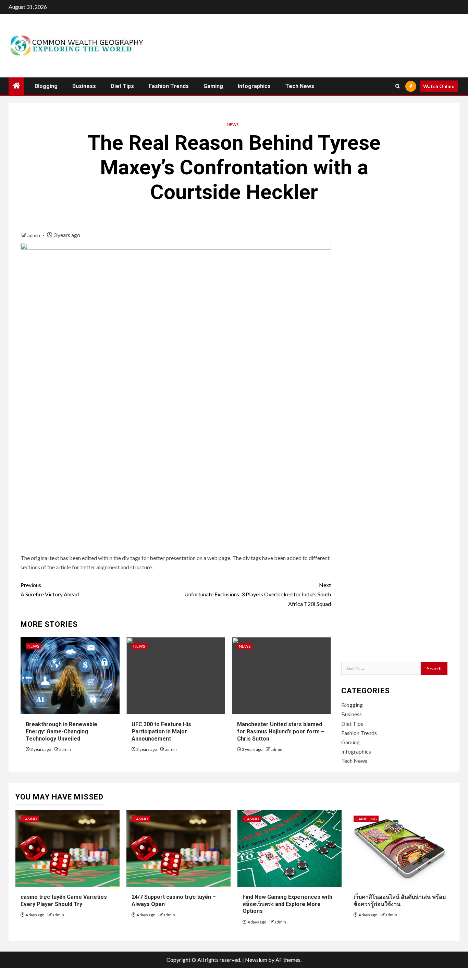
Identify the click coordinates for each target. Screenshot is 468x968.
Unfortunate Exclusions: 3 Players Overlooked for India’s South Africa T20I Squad (257, 594)
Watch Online (438, 86)
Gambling (366, 818)
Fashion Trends (169, 86)
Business (84, 86)
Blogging (46, 86)
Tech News (299, 86)
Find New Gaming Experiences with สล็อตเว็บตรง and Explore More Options (287, 904)
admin (34, 235)
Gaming (213, 86)
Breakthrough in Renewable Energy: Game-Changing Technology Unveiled (61, 731)
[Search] (397, 86)
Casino (29, 818)
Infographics (254, 86)
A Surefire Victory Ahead (50, 589)
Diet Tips (122, 86)
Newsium (256, 959)
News (232, 124)
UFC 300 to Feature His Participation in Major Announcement (161, 731)
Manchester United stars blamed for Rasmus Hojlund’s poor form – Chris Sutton (280, 731)
